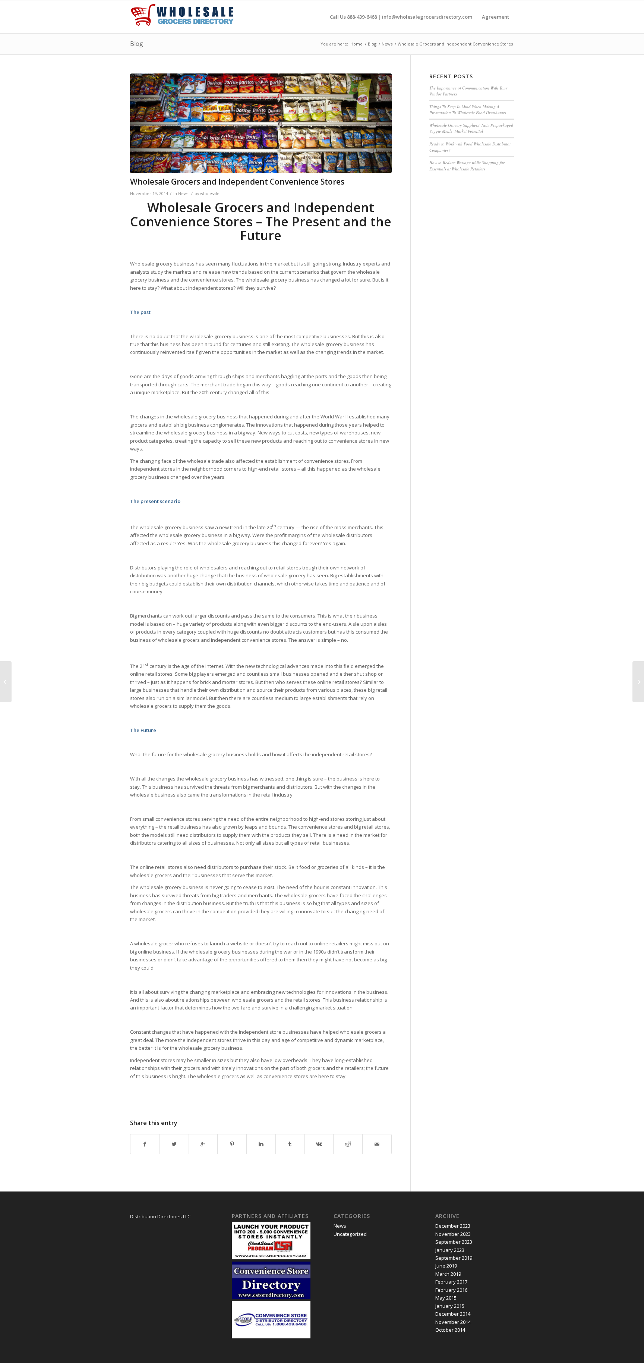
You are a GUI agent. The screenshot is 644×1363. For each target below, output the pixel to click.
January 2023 (449, 1250)
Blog (136, 44)
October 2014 (450, 1329)
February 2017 (451, 1281)
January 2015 (449, 1306)
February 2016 (451, 1290)
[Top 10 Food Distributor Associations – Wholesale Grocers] (638, 681)
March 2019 (448, 1274)
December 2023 (452, 1225)
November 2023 (453, 1234)
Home (356, 44)
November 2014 (453, 1322)
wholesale (210, 193)
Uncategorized (350, 1234)
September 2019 (453, 1257)
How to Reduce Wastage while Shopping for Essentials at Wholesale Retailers (467, 166)
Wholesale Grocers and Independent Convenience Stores (237, 181)
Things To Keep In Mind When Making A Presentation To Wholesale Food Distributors (467, 110)
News (387, 44)
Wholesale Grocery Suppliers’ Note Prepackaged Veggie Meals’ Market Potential (471, 128)
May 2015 (446, 1297)
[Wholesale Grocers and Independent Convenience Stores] (261, 123)
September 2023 (453, 1241)
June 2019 (446, 1265)
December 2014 (452, 1313)
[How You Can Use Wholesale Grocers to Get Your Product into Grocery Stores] (6, 681)
